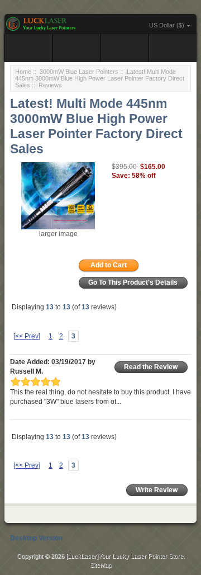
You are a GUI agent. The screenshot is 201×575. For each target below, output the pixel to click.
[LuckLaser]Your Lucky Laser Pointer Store (124, 556)
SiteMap (101, 565)
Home (23, 71)
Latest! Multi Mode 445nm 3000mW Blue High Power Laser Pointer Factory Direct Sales (99, 78)
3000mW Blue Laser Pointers (79, 71)
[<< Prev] (26, 336)
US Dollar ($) (166, 25)
